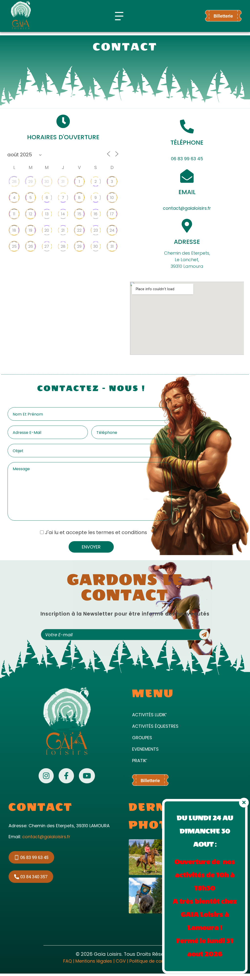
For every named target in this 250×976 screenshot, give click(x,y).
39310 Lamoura (187, 266)
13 (47, 214)
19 (30, 230)
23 (96, 230)
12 (30, 214)
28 (14, 181)
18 (14, 230)
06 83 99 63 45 (187, 159)
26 (30, 246)
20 (46, 230)
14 (63, 214)
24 (112, 230)
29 (30, 181)
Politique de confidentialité (158, 961)
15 (79, 214)
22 (79, 230)
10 (112, 197)
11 (14, 214)
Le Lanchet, (187, 260)
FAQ (67, 961)
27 (46, 246)
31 (63, 181)
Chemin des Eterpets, (187, 253)
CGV (121, 961)
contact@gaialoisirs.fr (187, 208)
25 (14, 246)
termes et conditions (121, 532)
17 (112, 214)
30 (46, 181)
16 (95, 214)
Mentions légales (93, 961)
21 (63, 230)
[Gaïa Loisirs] (21, 15)
